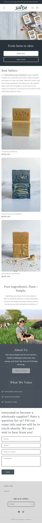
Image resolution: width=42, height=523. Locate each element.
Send (8, 472)
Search (6, 491)
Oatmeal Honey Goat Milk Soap (11, 273)
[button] (4, 8)
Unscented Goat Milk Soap (9, 151)
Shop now (21, 53)
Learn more (21, 59)
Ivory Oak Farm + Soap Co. (23, 519)
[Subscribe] (32, 504)
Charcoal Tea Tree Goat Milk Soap (12, 214)
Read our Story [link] (21, 371)
